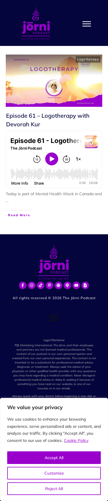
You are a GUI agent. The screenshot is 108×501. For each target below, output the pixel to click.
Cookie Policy (76, 440)
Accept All (54, 457)
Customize (54, 473)
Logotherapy (88, 59)
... (7, 200)
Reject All (54, 488)
